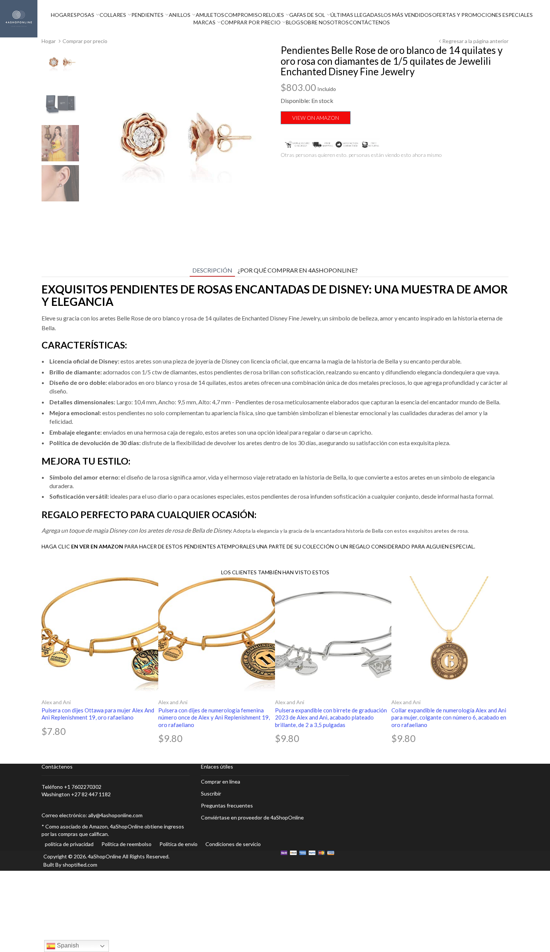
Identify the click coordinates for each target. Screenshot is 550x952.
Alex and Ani (56, 702)
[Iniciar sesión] (548, 18)
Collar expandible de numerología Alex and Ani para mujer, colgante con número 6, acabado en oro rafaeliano (448, 717)
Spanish (67, 945)
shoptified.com (79, 864)
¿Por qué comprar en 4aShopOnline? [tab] (298, 270)
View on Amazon (315, 118)
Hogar (49, 41)
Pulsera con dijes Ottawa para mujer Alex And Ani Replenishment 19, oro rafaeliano (98, 714)
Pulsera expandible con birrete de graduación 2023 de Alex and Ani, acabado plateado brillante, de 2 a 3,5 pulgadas (331, 717)
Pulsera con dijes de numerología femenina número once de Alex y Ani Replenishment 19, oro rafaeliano (214, 717)
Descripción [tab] (212, 270)
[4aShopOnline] (18, 18)
